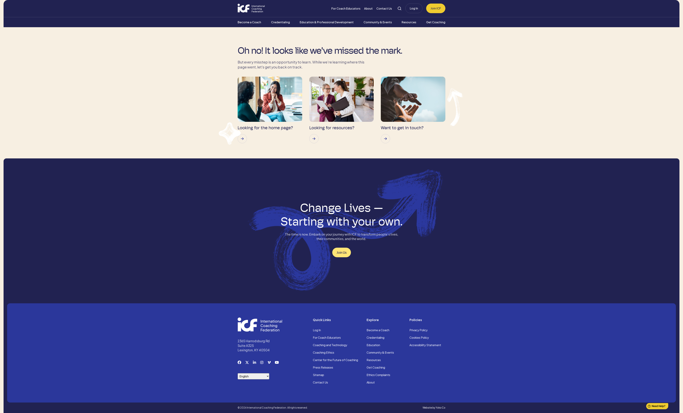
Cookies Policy (419, 337)
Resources (409, 22)
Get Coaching (435, 22)
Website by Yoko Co (434, 407)
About (368, 8)
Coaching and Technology (330, 345)
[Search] (399, 8)
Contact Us (384, 8)
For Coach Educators (345, 8)
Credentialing (280, 22)
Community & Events (378, 22)
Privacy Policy (418, 330)
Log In (414, 8)
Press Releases (323, 367)
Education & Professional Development (327, 22)
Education (373, 345)
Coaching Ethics (323, 352)
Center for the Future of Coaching (335, 360)
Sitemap (318, 375)
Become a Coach (249, 22)
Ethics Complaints (378, 375)
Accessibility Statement (425, 345)
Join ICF (436, 8)
